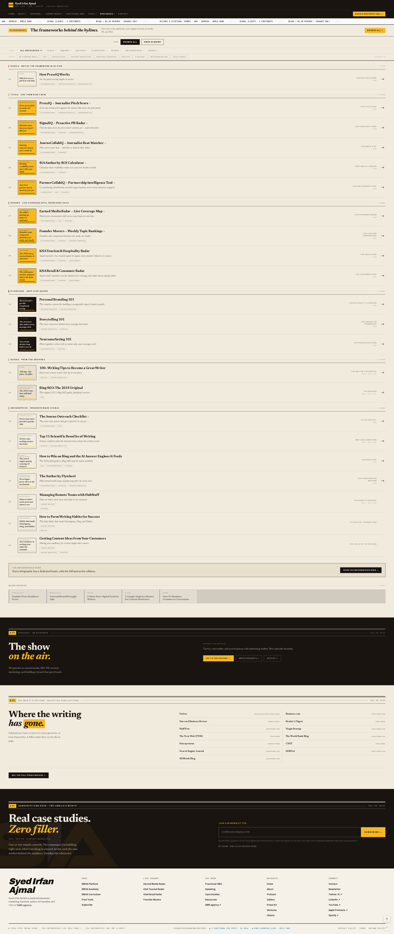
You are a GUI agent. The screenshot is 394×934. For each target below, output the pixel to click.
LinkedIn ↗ (334, 900)
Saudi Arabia (179, 57)
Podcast (271, 894)
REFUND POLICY (377, 928)
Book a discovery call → (369, 14)
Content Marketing (81, 57)
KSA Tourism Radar (153, 889)
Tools (92, 14)
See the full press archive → (29, 775)
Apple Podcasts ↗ (249, 658)
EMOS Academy (152, 42)
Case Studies (212, 894)
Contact (123, 14)
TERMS (362, 928)
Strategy (140, 57)
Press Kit (272, 905)
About (22, 14)
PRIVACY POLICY (347, 928)
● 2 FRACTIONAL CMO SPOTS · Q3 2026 (228, 928)
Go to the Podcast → (218, 658)
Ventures (272, 910)
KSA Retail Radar (152, 894)
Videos (153, 50)
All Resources (31, 50)
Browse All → (375, 30)
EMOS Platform (90, 884)
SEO (45, 57)
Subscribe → (373, 832)
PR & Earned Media (28, 57)
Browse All (130, 42)
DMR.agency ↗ (213, 905)
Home (12, 14)
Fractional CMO (75, 14)
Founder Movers (152, 900)
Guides (116, 50)
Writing (126, 57)
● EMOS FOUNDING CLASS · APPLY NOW (271, 928)
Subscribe (87, 905)
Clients (271, 915)
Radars (65, 50)
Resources (107, 14)
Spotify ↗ (272, 658)
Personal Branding (106, 57)
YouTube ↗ (334, 905)
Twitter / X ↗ (335, 894)
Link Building (58, 57)
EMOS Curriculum (91, 894)
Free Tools (87, 900)
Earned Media (54, 14)
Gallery (271, 900)
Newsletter (335, 889)
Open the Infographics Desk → (360, 570)
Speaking (36, 14)
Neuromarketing (159, 57)
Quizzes (82, 50)
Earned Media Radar (154, 884)
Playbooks (99, 50)
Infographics (135, 50)
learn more (330, 841)
